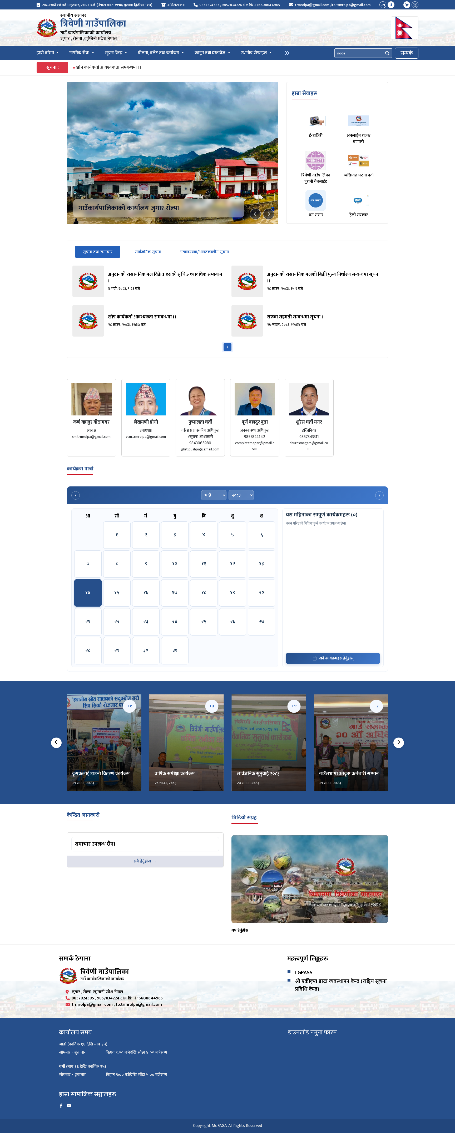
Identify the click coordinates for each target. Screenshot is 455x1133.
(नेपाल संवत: (124, 5)
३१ (174, 650)
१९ (232, 593)
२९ (116, 650)
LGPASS (304, 972)
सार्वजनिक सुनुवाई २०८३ (258, 774)
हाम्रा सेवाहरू (304, 93)
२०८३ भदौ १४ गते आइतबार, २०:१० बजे (68, 5)
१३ (261, 564)
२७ (261, 622)
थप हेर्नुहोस (239, 930)
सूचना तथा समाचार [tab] (101, 252)
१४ (88, 593)
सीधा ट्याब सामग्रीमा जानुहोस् (92, 837)
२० (261, 593)
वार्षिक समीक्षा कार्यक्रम (175, 774)
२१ (87, 622)
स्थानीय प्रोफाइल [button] (254, 53)
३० (145, 650)
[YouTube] (69, 1106)
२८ (87, 650)
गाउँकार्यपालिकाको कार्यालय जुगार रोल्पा (128, 208)
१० (174, 564)
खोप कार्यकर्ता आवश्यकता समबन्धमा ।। (109, 67)
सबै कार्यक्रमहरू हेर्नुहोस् (336, 658)
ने (391, 5)
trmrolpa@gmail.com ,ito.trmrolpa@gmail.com (332, 5)
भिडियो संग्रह (244, 817)
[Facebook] (61, 1106)
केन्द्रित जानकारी (83, 815)
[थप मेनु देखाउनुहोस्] (287, 53)
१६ (146, 593)
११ (203, 564)
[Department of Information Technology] (47, 27)
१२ (232, 564)
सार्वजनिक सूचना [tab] (148, 252)
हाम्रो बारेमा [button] (46, 53)
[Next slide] (268, 214)
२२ (117, 622)
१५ (116, 593)
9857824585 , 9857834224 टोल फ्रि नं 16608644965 (239, 5)
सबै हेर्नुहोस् (142, 861)
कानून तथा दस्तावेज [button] (210, 53)
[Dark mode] (415, 4)
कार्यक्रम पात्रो (80, 468)
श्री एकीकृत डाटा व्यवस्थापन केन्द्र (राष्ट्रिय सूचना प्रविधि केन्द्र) (341, 985)
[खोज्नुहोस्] (387, 53)
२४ (174, 622)
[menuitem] (94, 5)
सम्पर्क (406, 53)
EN (382, 5)
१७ (174, 593)
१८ (203, 593)
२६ (232, 622)
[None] (172, 153)
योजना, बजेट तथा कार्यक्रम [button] (159, 53)
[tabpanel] (227, 309)
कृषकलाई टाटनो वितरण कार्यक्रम (101, 774)
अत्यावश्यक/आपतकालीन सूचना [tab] (204, 252)
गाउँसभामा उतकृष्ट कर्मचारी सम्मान (349, 774)
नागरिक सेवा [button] (79, 53)
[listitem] (148, 281)
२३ (145, 622)
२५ (203, 622)
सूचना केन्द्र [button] (114, 53)
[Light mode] (406, 4)
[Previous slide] (255, 214)
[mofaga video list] (309, 879)
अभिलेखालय (176, 5)
